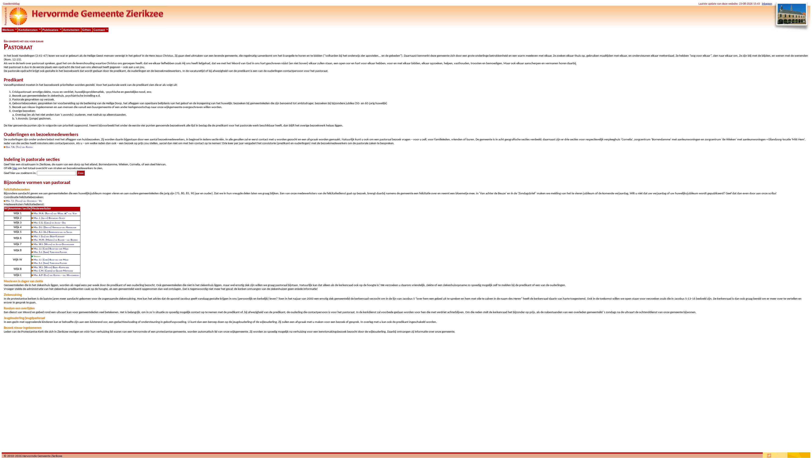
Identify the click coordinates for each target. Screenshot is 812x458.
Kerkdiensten (29, 30)
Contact (100, 30)
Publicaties (52, 30)
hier (14, 168)
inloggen (767, 3)
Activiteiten (71, 30)
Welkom (9, 30)
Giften (87, 30)
